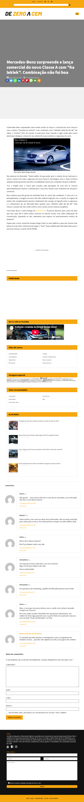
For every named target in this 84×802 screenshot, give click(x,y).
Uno (48, 382)
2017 (10, 379)
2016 (8, 379)
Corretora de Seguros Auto (49, 357)
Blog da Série (12, 360)
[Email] (35, 80)
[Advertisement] (42, 103)
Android (14, 379)
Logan (8, 382)
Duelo (32, 798)
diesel (62, 379)
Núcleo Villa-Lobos (13, 402)
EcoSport (70, 379)
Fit (36, 380)
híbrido (66, 380)
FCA (34, 380)
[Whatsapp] (15, 80)
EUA (32, 380)
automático (36, 379)
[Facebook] (7, 80)
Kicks (74, 380)
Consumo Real (39, 798)
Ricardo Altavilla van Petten (29, 634)
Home (27, 798)
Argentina (29, 379)
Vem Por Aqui (46, 396)
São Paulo (38, 382)
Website (9, 705)
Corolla (55, 379)
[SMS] (31, 80)
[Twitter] (11, 80)
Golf (56, 380)
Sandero (28, 382)
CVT (59, 379)
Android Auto (20, 379)
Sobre (33, 1)
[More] (39, 80)
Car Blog (45, 354)
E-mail (8, 697)
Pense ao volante (47, 360)
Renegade (23, 382)
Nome (8, 690)
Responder (22, 506)
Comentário (11, 664)
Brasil (43, 378)
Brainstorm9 (40, 210)
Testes (46, 798)
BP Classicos (12, 363)
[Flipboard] (27, 80)
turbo (44, 381)
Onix (11, 382)
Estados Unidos (17, 380)
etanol (25, 380)
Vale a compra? (53, 798)
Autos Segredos (13, 357)
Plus (16, 382)
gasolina (47, 380)
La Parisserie (12, 396)
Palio (13, 382)
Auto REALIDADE (13, 354)
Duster (66, 379)
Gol (53, 380)
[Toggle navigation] (77, 14)
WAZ (44, 399)
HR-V (61, 380)
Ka (71, 380)
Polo (18, 382)
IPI (70, 380)
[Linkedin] (19, 80)
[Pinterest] (23, 80)
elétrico (9, 380)
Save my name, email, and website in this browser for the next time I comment (38, 712)
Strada (34, 382)
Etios (29, 380)
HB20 (58, 380)
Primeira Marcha (47, 363)
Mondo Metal (12, 399)
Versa (50, 382)
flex (38, 380)
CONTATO (40, 1)
